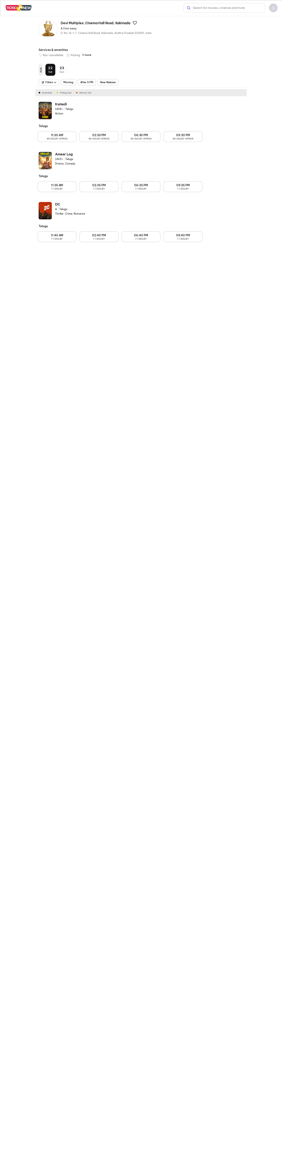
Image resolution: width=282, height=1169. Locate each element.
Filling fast (66, 92)
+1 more (86, 54)
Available (47, 92)
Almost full (85, 92)
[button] (273, 8)
